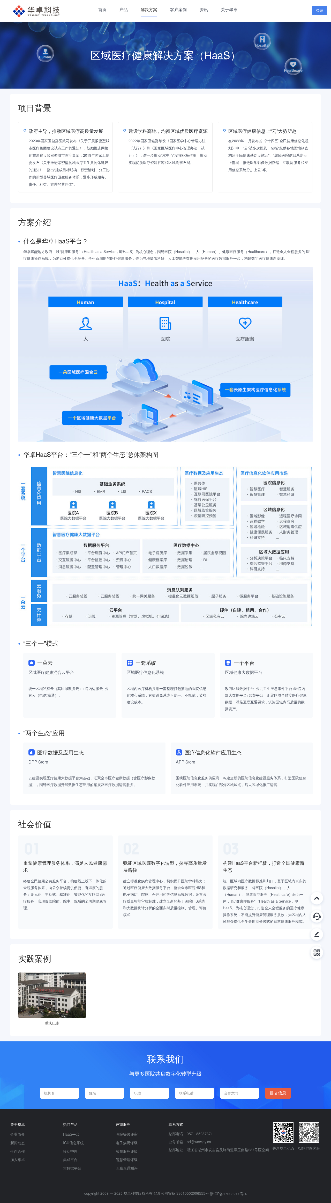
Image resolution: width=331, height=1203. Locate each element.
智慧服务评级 (127, 1151)
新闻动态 (17, 1142)
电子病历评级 (127, 1142)
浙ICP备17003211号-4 (228, 1193)
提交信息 (278, 1093)
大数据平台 (72, 1168)
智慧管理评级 (127, 1159)
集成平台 (70, 1159)
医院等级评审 (127, 1134)
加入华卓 (17, 1159)
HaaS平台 (71, 1134)
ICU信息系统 (73, 1142)
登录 (319, 10)
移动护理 (70, 1151)
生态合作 (17, 1151)
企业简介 (17, 1134)
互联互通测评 (127, 1168)
